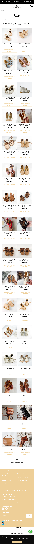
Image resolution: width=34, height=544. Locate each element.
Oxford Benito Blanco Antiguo (24, 340)
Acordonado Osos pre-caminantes (24, 44)
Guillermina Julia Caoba (9, 394)
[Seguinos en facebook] (6, 508)
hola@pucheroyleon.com (11, 499)
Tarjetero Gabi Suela (24, 447)
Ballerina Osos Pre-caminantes (9, 44)
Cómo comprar (21, 484)
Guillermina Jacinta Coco (9, 287)
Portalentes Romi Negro (24, 421)
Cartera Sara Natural (9, 447)
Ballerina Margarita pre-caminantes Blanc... (9, 98)
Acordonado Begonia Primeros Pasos (24, 152)
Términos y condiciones (23, 487)
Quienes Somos (6, 480)
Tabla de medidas (7, 484)
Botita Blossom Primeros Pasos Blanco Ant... (24, 98)
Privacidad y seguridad (8, 490)
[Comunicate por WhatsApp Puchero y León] (30, 531)
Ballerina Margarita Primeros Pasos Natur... (9, 152)
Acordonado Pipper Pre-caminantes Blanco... (9, 367)
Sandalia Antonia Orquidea (9, 179)
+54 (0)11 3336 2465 (9, 497)
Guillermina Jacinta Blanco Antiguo (24, 287)
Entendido (17, 542)
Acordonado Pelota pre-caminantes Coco (24, 206)
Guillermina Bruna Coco (24, 394)
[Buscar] (32, 10)
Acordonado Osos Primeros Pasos (24, 314)
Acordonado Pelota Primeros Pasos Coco (9, 206)
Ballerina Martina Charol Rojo (9, 233)
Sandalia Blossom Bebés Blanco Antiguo (24, 367)
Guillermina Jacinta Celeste (9, 71)
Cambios (4, 487)
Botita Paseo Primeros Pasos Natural (9, 314)
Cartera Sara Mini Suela (9, 421)
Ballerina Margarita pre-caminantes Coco (24, 260)
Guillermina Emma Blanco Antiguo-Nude (9, 125)
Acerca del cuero (22, 480)
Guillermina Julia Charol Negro (25, 233)
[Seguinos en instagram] (3, 508)
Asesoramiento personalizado (6, 474)
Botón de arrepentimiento (17, 533)
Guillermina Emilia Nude (24, 179)
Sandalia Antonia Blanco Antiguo (9, 340)
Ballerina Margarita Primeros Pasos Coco (9, 260)
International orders (22, 490)
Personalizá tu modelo (23, 474)
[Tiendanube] (17, 528)
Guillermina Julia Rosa (24, 70)
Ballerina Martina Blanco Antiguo (24, 125)
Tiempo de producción (23, 477)
